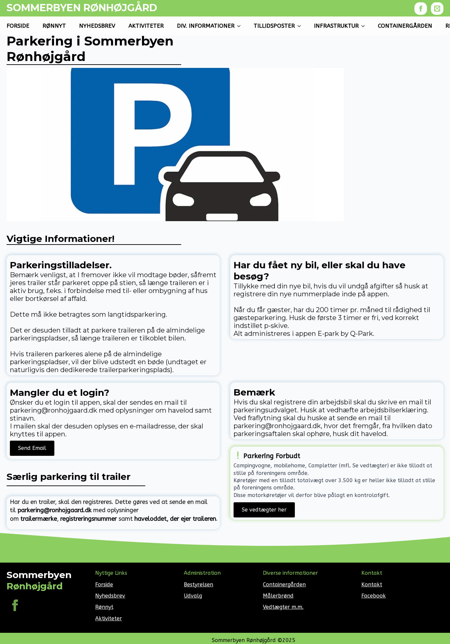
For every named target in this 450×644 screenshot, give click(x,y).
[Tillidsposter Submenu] (301, 25)
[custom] (437, 8)
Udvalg (193, 596)
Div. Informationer (206, 25)
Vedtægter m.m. (283, 607)
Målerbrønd (278, 596)
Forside (18, 25)
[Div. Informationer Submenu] (241, 25)
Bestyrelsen (198, 584)
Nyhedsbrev (97, 25)
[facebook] (420, 8)
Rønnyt (54, 25)
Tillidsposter (274, 25)
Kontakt (371, 584)
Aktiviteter (108, 618)
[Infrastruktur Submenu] (365, 25)
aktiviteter (146, 25)
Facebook (373, 596)
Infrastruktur (336, 25)
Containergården (405, 25)
